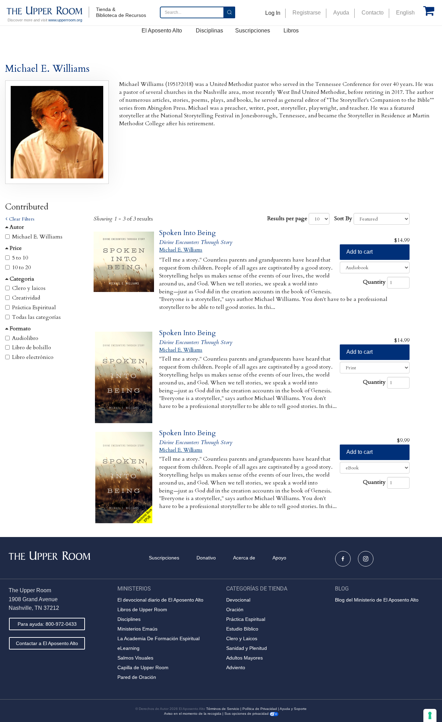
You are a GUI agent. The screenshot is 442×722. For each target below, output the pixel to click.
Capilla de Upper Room (143, 667)
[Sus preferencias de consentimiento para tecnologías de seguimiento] (429, 715)
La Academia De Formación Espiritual (158, 638)
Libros (291, 30)
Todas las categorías (36, 317)
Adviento (235, 667)
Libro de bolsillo (31, 347)
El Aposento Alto (162, 30)
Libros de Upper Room (142, 609)
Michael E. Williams (37, 237)
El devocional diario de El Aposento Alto (160, 600)
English (405, 13)
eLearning (128, 648)
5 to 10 (20, 258)
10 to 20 (21, 267)
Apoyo (279, 557)
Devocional (238, 600)
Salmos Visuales (135, 658)
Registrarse (306, 13)
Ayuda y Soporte (293, 709)
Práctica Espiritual (34, 307)
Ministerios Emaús (137, 629)
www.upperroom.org (65, 20)
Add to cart (359, 252)
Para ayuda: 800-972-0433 (47, 624)
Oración (234, 609)
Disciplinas (209, 30)
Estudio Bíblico (242, 629)
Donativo (206, 557)
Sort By (343, 218)
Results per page (287, 218)
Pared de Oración (136, 677)
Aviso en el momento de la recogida (192, 713)
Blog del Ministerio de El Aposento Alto (377, 600)
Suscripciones (252, 30)
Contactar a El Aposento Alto (47, 643)
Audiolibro (25, 338)
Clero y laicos (29, 288)
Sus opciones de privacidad (247, 713)
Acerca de (244, 557)
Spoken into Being (187, 232)
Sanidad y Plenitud (246, 648)
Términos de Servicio (222, 709)
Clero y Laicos (241, 638)
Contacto (373, 13)
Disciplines (129, 619)
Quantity (374, 282)
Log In (272, 13)
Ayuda (341, 13)
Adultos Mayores (244, 658)
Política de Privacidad (259, 709)
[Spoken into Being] (124, 277)
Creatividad (26, 298)
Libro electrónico (33, 357)
